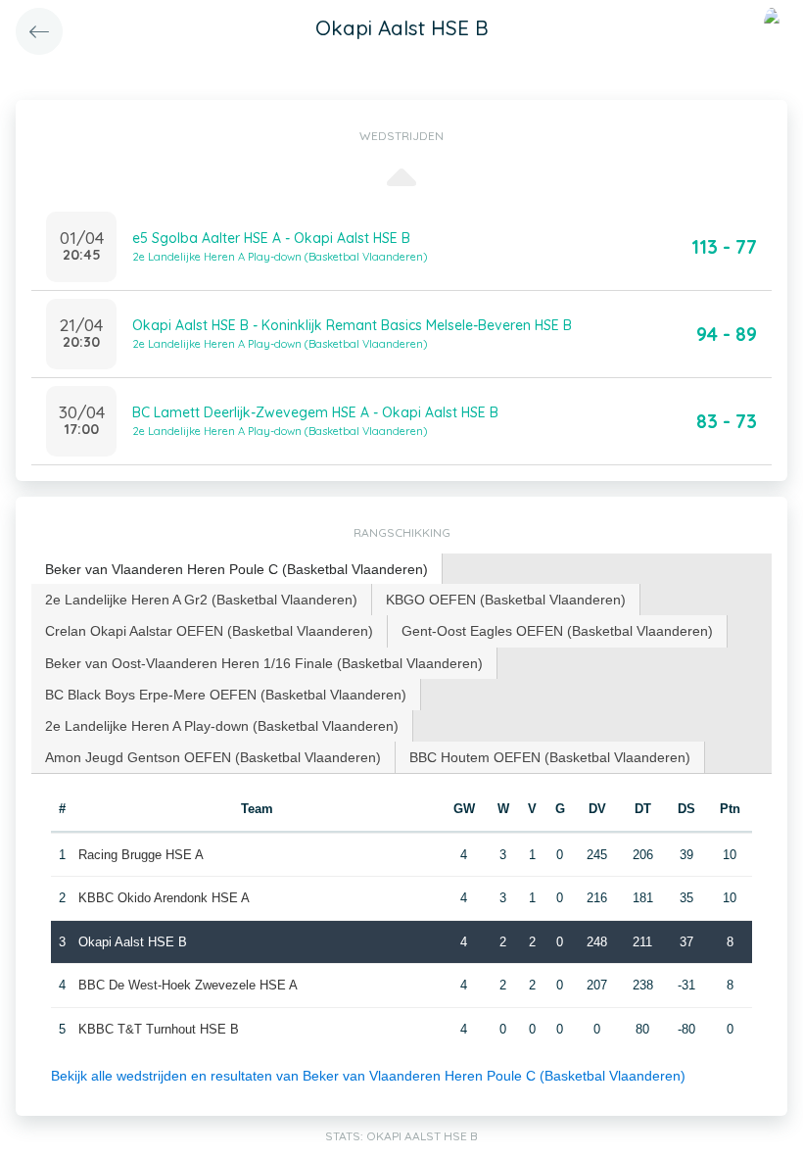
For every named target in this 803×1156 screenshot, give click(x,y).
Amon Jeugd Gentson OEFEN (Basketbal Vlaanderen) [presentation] (213, 757)
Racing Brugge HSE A (141, 854)
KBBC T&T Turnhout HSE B (158, 1029)
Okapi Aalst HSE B (132, 942)
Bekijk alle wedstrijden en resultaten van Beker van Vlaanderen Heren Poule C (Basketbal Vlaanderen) (368, 1076)
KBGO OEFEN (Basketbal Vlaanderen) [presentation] (506, 599)
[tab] (237, 570)
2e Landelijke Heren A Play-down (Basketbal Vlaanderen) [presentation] (222, 726)
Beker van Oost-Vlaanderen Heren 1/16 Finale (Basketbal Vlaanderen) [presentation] (264, 663)
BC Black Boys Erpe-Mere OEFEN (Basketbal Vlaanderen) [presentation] (225, 694)
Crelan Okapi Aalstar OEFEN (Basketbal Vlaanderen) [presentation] (209, 631)
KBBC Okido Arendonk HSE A (164, 898)
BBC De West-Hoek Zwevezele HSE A (188, 985)
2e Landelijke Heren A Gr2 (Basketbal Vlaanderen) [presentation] (201, 599)
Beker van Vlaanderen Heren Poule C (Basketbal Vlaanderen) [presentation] (236, 569)
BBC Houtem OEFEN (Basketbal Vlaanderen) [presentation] (549, 757)
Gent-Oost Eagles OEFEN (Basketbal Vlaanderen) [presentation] (557, 631)
